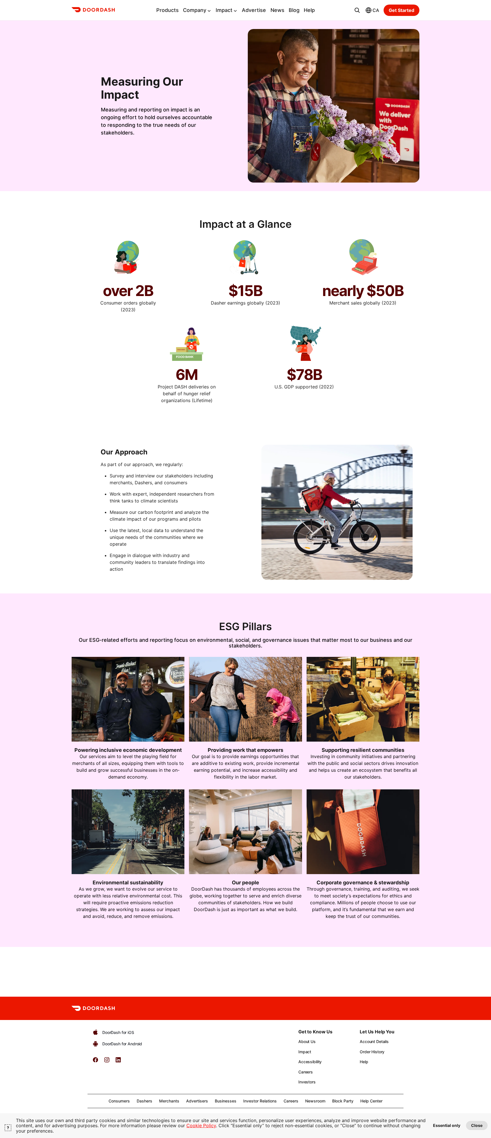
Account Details (374, 1041)
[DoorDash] (93, 10)
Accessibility (310, 1061)
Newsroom (315, 1100)
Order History (372, 1051)
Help (309, 10)
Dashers (144, 1100)
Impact (224, 10)
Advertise (254, 10)
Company (194, 10)
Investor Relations (260, 1100)
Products (167, 10)
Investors (307, 1081)
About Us (307, 1041)
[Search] (357, 10)
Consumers (119, 1100)
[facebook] (95, 1061)
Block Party (342, 1100)
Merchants (169, 1100)
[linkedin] (118, 1061)
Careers (305, 1071)
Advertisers (197, 1100)
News (277, 10)
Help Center (371, 1100)
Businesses (225, 1100)
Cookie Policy (201, 1125)
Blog (294, 10)
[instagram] (106, 1061)
